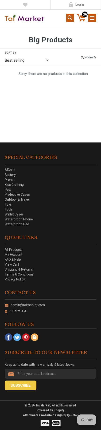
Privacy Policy (15, 279)
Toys (8, 204)
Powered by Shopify (50, 410)
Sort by (10, 52)
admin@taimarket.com (28, 305)
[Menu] (92, 18)
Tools (9, 209)
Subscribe (21, 385)
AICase (10, 170)
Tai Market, (43, 405)
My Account (71, 4)
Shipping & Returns (19, 269)
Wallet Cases (14, 214)
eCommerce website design (43, 415)
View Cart (12, 264)
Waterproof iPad (17, 224)
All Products (14, 250)
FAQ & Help (13, 259)
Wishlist (25, 4)
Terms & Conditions (19, 274)
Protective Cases (17, 194)
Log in (79, 4)
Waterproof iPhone (19, 219)
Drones (10, 180)
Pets (8, 189)
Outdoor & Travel (17, 199)
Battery (10, 175)
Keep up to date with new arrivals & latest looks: (40, 364)
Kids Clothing (14, 185)
